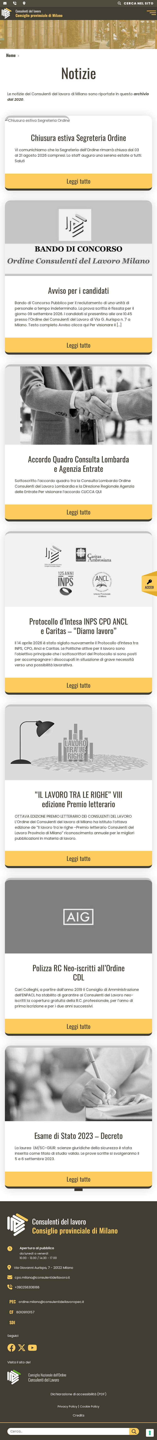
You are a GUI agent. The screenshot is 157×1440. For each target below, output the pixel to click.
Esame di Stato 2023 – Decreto (78, 1135)
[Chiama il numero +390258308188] (14, 3)
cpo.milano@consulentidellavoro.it (42, 1277)
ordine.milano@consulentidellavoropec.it (51, 1301)
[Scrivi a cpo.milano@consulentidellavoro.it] (5, 3)
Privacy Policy (67, 1406)
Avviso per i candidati (78, 290)
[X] (23, 1349)
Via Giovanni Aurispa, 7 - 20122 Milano (43, 1267)
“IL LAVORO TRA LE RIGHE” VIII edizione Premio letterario (78, 799)
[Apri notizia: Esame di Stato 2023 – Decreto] (78, 1083)
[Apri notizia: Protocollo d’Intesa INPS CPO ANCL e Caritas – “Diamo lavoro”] (78, 568)
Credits (78, 1415)
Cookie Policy (89, 1406)
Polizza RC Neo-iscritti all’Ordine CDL (79, 972)
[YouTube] (33, 1349)
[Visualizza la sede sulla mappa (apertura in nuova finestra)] (24, 3)
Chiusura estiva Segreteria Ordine (78, 137)
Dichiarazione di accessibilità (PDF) (78, 1394)
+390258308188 (27, 1287)
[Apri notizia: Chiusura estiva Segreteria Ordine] (37, 119)
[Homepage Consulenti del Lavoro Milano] (6, 13)
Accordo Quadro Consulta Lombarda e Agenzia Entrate (78, 463)
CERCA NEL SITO (138, 3)
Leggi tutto (78, 181)
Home (11, 55)
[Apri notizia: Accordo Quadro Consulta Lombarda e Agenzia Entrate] (78, 404)
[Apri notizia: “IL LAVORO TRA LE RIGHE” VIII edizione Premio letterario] (78, 742)
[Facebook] (12, 1349)
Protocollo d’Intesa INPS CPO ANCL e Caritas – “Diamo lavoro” (78, 625)
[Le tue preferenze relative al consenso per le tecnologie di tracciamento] (150, 1433)
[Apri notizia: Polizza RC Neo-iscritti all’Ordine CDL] (78, 915)
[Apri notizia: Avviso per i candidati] (78, 237)
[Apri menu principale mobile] (151, 13)
